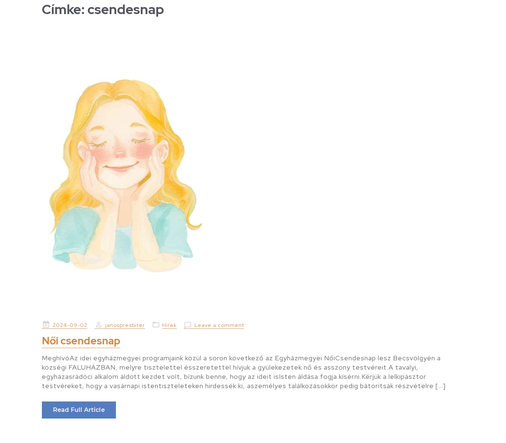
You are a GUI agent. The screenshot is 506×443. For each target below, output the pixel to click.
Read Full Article (79, 409)
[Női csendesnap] (253, 171)
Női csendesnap (81, 341)
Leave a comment (219, 325)
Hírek (169, 325)
